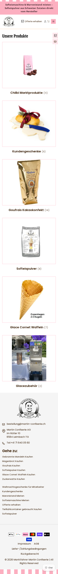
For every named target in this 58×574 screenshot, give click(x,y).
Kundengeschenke (29, 151)
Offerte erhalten (11, 504)
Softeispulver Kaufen (13, 470)
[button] (53, 21)
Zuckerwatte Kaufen (13, 479)
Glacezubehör (29, 386)
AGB (36, 543)
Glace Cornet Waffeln (29, 327)
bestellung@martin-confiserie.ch (26, 424)
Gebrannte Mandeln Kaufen (17, 456)
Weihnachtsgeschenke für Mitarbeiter (23, 486)
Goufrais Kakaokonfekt (29, 210)
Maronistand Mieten (13, 495)
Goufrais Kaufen (11, 465)
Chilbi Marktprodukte (29, 93)
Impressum (24, 543)
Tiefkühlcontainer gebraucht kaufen (22, 509)
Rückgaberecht (30, 554)
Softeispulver (29, 269)
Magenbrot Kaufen (12, 461)
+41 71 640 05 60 (20, 442)
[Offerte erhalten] (55, 35)
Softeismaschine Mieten (15, 500)
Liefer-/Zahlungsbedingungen (29, 548)
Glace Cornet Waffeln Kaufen (18, 474)
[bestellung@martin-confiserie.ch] (55, 41)
